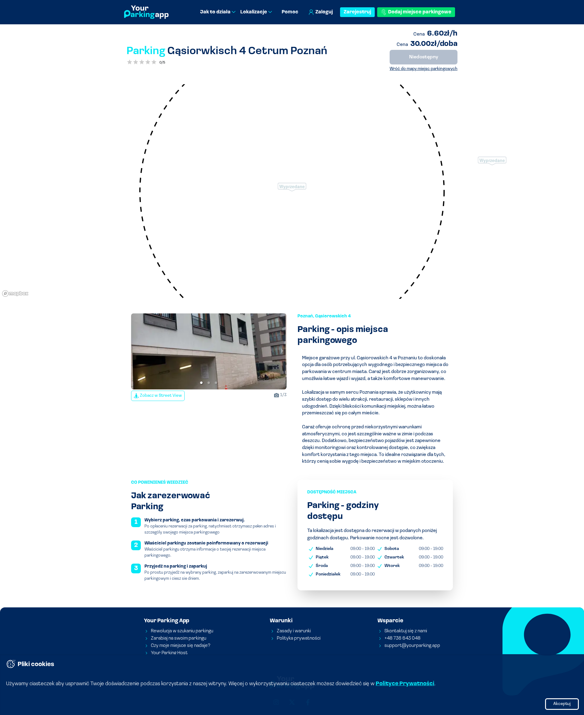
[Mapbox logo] (15, 293)
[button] (201, 383)
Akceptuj (562, 704)
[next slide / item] (282, 351)
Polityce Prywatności (405, 684)
